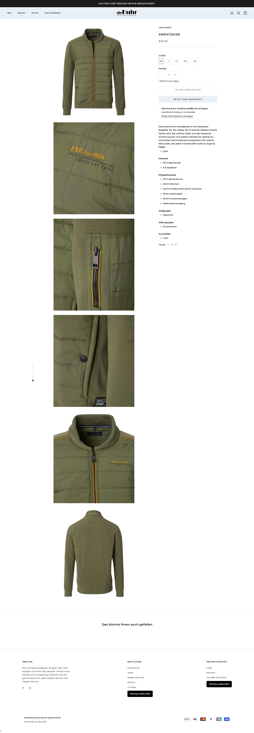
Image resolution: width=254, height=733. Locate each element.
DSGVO (131, 682)
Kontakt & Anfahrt (216, 677)
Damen (21, 13)
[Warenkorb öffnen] (245, 13)
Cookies (131, 687)
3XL (195, 61)
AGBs (130, 672)
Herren (35, 13)
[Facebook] (168, 245)
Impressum (133, 668)
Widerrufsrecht (135, 677)
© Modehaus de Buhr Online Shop (42, 718)
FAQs (209, 668)
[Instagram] (30, 688)
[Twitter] (172, 245)
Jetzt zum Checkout (188, 99)
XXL (186, 61)
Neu (9, 13)
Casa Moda (165, 27)
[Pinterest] (176, 245)
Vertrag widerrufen (140, 693)
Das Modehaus (53, 13)
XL (177, 61)
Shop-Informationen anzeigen (177, 116)
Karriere (211, 672)
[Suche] (238, 12)
